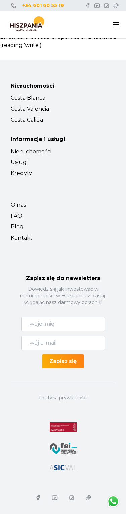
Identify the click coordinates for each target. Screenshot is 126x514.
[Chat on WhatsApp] (113, 501)
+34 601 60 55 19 (43, 5)
